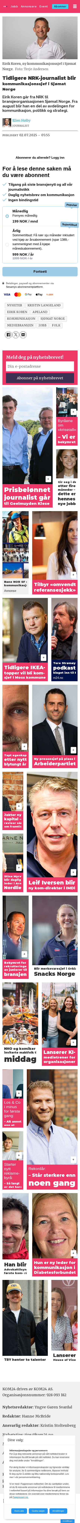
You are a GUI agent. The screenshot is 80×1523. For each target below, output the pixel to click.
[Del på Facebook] (8, 334)
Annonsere (29, 6)
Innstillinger (67, 1521)
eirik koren (17, 312)
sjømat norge (53, 318)
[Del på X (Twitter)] (15, 334)
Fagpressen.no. (20, 1497)
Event (43, 6)
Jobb (14, 6)
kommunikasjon (21, 318)
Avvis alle (19, 1511)
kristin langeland (44, 305)
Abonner (60, 6)
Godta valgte (38, 1511)
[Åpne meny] (75, 6)
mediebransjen (20, 325)
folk (56, 325)
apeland (40, 312)
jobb (43, 325)
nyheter (14, 305)
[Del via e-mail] (23, 334)
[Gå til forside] (5, 6)
